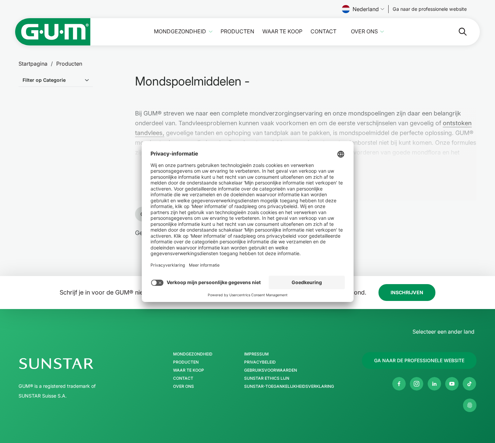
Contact (323, 31)
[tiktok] (469, 383)
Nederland (366, 9)
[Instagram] (416, 383)
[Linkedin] (434, 383)
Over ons (364, 31)
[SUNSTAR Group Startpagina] (76, 363)
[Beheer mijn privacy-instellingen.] (469, 405)
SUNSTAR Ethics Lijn (266, 378)
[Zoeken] (457, 31)
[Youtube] (452, 383)
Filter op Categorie (44, 80)
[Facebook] (399, 383)
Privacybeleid (260, 362)
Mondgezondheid (180, 31)
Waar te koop (282, 31)
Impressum (256, 354)
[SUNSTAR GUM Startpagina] (53, 31)
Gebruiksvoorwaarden (270, 370)
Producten (237, 31)
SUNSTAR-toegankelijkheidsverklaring (289, 386)
